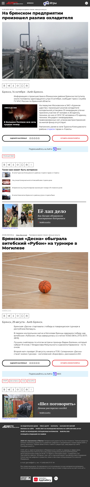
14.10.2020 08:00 (8, 9)
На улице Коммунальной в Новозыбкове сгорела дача (32, 180)
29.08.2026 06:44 (8, 235)
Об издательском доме (29, 426)
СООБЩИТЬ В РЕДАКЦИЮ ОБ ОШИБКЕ (33, 434)
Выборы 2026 (64, 431)
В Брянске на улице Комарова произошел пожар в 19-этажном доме (37, 188)
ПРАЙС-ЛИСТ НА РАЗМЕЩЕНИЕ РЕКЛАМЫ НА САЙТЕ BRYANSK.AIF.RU (58, 428)
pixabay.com (6, 310)
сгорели (51, 129)
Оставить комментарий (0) (70, 138)
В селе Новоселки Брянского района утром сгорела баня (33, 195)
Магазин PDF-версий (67, 426)
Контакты (54, 426)
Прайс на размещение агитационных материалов (39, 431)
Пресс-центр (44, 426)
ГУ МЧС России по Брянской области (16, 80)
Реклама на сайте (27, 428)
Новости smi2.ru (10, 228)
